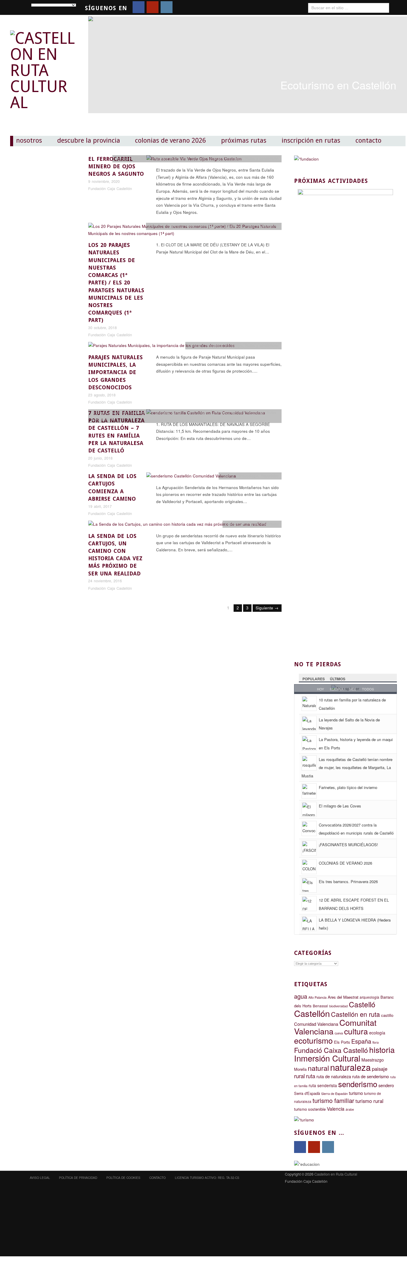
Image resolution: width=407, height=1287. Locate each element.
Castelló (362, 1004)
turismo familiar (333, 1100)
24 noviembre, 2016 (105, 580)
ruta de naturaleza (333, 1076)
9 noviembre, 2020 (104, 181)
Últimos (337, 678)
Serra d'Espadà (307, 1093)
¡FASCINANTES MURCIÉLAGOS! (348, 844)
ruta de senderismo (370, 1076)
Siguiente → (267, 608)
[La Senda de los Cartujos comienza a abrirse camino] (191, 477)
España (361, 1041)
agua (300, 996)
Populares (313, 678)
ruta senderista (323, 1085)
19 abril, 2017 (100, 506)
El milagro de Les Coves (340, 806)
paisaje (379, 1068)
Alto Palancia (317, 997)
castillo (387, 1015)
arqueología (369, 997)
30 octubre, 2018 (102, 327)
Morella (300, 1069)
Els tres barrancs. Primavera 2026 (348, 881)
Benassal (320, 1005)
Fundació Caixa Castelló (331, 1050)
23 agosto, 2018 (102, 395)
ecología (377, 1033)
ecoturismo (313, 1040)
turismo (356, 1093)
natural (318, 1068)
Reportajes (234, 158)
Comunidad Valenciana (316, 1024)
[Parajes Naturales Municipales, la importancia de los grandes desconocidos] (161, 347)
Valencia (335, 1108)
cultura (356, 1031)
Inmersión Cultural (327, 1058)
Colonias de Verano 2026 (170, 140)
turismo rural (369, 1100)
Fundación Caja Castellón (110, 188)
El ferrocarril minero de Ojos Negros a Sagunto (116, 166)
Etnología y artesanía (109, 412)
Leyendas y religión (227, 412)
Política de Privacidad (78, 1177)
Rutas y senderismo (262, 158)
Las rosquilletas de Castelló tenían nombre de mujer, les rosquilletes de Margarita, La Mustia (347, 768)
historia (382, 1049)
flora (375, 1042)
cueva (339, 1033)
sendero (386, 1085)
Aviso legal (40, 1177)
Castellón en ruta (355, 1014)
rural (299, 1076)
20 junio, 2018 (100, 458)
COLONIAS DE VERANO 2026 (345, 863)
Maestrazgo (372, 1060)
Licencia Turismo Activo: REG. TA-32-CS (207, 1177)
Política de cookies (123, 1177)
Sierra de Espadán (334, 1093)
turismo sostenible (310, 1109)
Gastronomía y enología (149, 412)
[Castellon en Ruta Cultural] (43, 65)
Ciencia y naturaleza (132, 158)
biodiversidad (338, 1006)
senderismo (357, 1084)
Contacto (368, 140)
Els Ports (342, 1042)
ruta (310, 1076)
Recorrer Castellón (207, 158)
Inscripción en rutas (311, 140)
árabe (350, 1109)
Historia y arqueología (170, 158)
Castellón (312, 1013)
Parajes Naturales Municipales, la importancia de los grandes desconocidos (115, 372)
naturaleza (350, 1067)
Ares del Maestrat (343, 997)
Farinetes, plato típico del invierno (348, 787)
